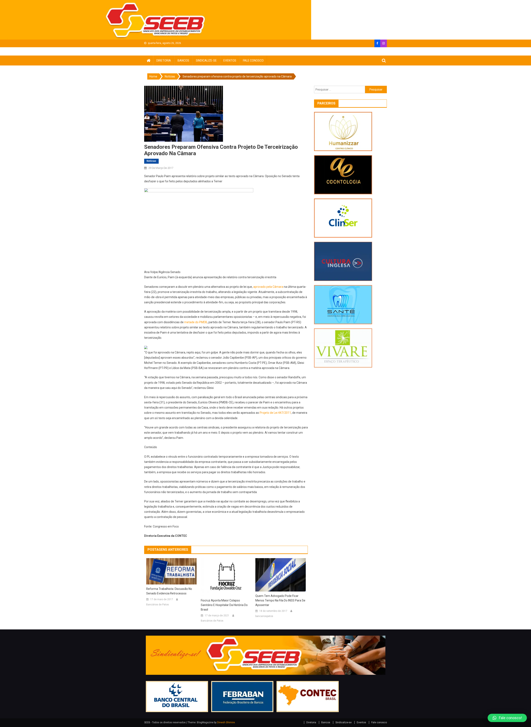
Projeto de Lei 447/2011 (275, 412)
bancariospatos (264, 616)
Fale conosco (253, 60)
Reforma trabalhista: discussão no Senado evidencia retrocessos (169, 591)
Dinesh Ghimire (226, 722)
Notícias (151, 161)
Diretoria (163, 60)
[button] (507, 718)
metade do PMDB (195, 322)
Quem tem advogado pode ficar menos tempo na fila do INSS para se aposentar (280, 600)
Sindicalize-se (206, 60)
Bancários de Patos (157, 604)
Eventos (229, 60)
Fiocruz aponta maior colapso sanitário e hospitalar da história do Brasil (224, 605)
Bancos (183, 60)
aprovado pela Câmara (268, 286)
